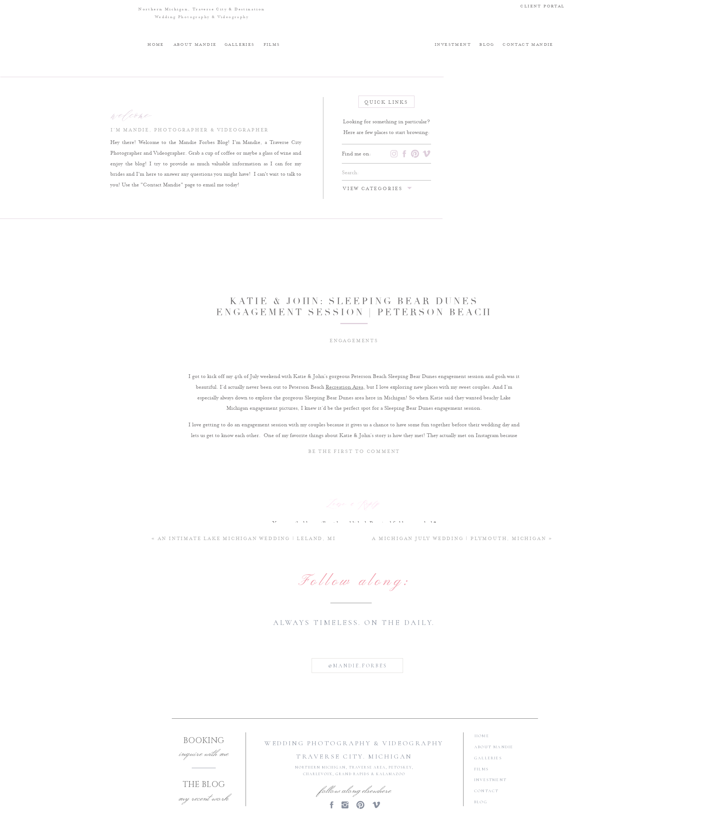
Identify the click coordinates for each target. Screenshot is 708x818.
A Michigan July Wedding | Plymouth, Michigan (459, 539)
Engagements (354, 341)
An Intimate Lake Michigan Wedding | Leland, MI (247, 539)
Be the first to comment (354, 451)
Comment (354, 539)
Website (354, 697)
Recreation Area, (345, 387)
